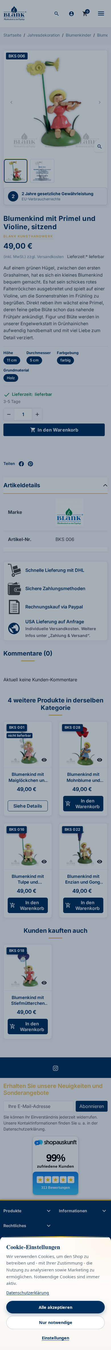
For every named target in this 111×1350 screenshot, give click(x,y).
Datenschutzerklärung (27, 1292)
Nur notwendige (55, 1322)
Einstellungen (55, 1338)
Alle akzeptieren (55, 1307)
